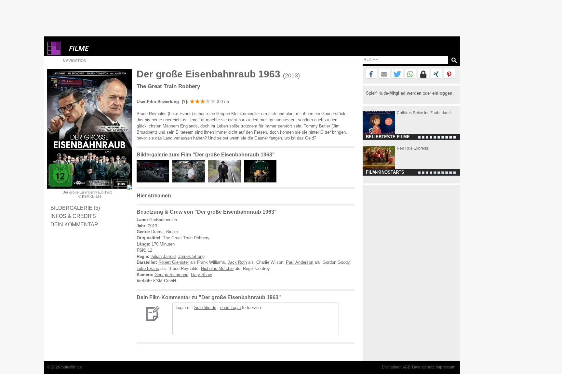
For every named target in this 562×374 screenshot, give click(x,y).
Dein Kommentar (74, 224)
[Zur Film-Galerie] (154, 181)
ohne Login (230, 307)
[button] (371, 74)
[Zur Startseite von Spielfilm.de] (53, 53)
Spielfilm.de (205, 307)
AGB (406, 367)
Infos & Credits (73, 216)
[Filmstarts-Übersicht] (102, 48)
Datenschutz (423, 367)
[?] (184, 101)
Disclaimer (391, 367)
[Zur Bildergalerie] (129, 187)
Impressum (445, 367)
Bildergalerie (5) (75, 208)
